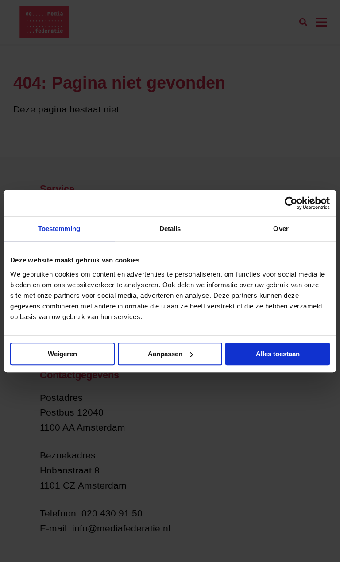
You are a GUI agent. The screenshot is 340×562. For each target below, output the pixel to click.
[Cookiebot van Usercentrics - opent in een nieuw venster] (291, 203)
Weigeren (62, 354)
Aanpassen (165, 354)
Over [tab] (280, 228)
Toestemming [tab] (59, 228)
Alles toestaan (278, 354)
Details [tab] (170, 228)
